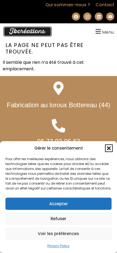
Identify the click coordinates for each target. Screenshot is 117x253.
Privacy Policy (58, 245)
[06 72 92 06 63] (58, 125)
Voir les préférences (58, 233)
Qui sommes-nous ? (67, 5)
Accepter (58, 204)
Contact (105, 5)
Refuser (58, 219)
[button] (109, 148)
